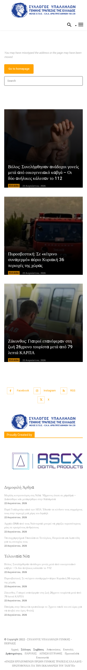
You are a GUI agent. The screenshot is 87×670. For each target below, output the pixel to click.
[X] (41, 399)
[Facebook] (10, 390)
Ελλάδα (14, 185)
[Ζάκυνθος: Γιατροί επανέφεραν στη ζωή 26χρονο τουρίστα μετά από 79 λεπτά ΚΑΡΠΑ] (43, 323)
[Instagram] (37, 390)
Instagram (50, 390)
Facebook (23, 390)
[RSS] (63, 390)
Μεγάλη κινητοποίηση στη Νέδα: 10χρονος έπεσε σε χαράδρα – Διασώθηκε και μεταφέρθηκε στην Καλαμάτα (40, 497)
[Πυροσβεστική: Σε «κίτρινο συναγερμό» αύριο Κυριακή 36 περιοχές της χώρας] (43, 235)
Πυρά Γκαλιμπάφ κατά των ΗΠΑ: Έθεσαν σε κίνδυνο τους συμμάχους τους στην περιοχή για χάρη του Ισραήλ (43, 511)
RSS (72, 390)
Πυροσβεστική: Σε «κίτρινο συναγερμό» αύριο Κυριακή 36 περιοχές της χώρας (36, 260)
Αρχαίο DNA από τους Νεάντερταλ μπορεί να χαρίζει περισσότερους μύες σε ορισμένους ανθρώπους (42, 525)
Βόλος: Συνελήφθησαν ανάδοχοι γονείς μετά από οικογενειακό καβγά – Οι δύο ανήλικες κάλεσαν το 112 (43, 173)
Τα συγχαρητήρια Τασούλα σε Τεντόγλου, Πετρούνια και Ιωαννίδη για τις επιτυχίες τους (42, 540)
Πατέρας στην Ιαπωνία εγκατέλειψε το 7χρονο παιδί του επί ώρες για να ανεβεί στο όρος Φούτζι (43, 609)
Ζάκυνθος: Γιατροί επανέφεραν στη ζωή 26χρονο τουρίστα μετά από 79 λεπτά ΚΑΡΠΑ (40, 347)
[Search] (78, 81)
